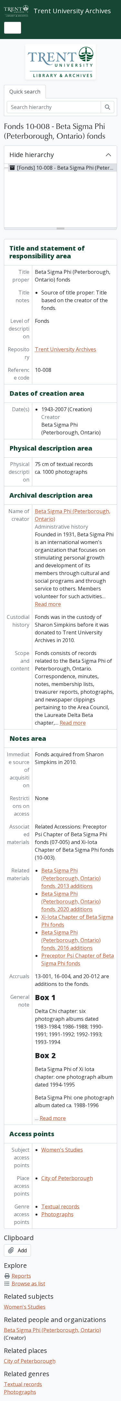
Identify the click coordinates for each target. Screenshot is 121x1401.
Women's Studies (62, 1149)
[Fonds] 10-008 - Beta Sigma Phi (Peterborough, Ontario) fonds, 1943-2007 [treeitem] (67, 167)
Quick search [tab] (24, 91)
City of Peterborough (67, 1178)
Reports (21, 1275)
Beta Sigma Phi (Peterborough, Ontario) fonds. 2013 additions (71, 878)
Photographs (57, 1214)
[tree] (60, 196)
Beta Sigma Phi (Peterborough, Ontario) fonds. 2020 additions (71, 901)
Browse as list (28, 1283)
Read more (48, 604)
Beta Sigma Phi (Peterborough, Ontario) (52, 1330)
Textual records (60, 1206)
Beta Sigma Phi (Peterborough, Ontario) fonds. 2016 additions (71, 940)
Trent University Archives (65, 349)
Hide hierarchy (31, 154)
